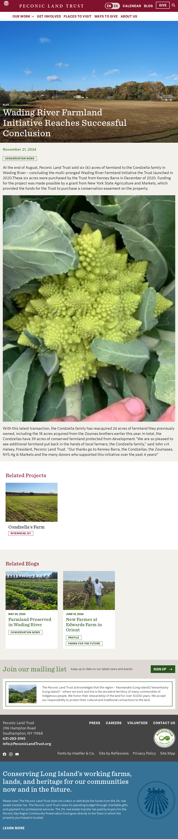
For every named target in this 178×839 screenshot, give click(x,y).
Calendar (132, 6)
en (109, 6)
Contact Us (164, 723)
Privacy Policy (144, 753)
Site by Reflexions (114, 753)
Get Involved (49, 16)
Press (94, 723)
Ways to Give (106, 16)
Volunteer (137, 723)
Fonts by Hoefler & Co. (76, 753)
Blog (148, 6)
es (116, 6)
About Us (129, 16)
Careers (114, 723)
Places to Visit (78, 16)
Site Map (167, 753)
